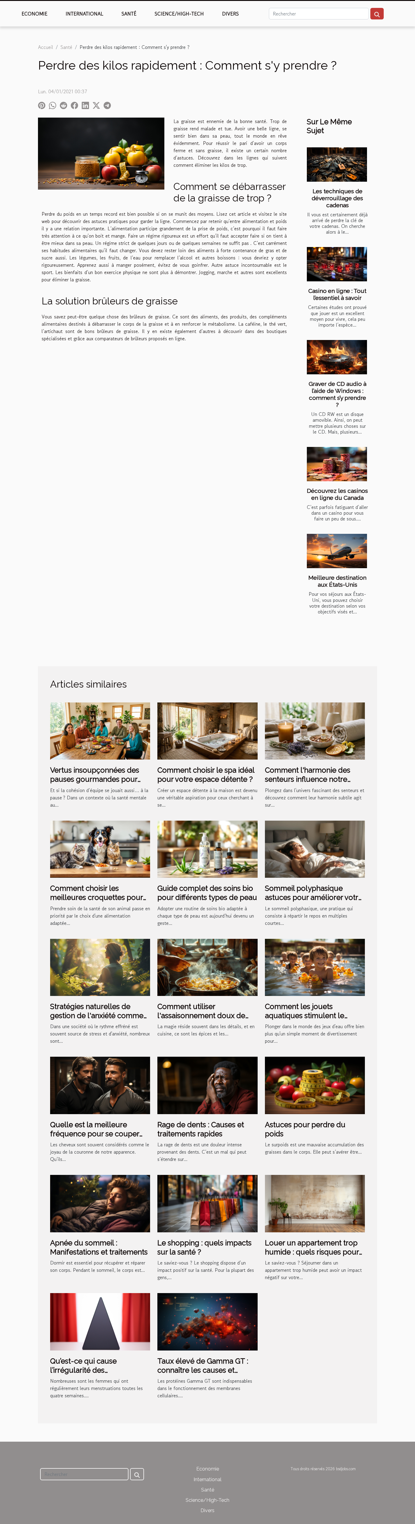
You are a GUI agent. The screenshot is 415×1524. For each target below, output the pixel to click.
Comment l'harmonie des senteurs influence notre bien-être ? (307, 779)
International (84, 13)
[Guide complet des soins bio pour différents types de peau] (207, 848)
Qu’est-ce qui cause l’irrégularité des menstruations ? (83, 1370)
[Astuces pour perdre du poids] (315, 1084)
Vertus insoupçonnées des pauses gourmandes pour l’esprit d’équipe (94, 779)
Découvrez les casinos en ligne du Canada (337, 494)
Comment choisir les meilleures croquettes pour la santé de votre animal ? (96, 897)
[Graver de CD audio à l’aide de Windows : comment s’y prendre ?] (337, 357)
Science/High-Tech (179, 13)
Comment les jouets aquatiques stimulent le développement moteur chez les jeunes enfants (314, 1020)
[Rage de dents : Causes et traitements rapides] (207, 1084)
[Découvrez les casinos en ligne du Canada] (337, 464)
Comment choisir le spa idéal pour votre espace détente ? (205, 775)
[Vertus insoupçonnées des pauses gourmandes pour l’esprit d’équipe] (100, 730)
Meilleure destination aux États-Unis (337, 581)
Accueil (45, 47)
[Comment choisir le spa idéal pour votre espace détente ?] (207, 730)
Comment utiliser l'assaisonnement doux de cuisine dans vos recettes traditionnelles (201, 1020)
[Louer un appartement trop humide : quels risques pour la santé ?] (315, 1202)
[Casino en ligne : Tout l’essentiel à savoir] (337, 264)
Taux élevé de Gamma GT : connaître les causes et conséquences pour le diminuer (202, 1375)
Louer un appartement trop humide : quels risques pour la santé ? (312, 1252)
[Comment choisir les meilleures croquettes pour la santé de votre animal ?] (100, 848)
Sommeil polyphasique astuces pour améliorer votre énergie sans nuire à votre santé (313, 902)
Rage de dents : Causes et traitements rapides (200, 1129)
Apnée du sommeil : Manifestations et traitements (99, 1247)
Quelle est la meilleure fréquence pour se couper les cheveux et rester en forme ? (94, 1138)
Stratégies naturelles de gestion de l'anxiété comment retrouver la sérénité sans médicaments (100, 1020)
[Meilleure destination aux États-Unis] (337, 551)
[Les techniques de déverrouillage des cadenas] (337, 164)
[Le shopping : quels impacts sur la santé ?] (207, 1202)
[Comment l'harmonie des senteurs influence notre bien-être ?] (315, 730)
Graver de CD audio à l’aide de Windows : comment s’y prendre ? (337, 394)
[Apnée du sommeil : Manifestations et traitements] (100, 1202)
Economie (34, 13)
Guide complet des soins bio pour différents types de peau (207, 893)
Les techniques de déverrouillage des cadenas (337, 198)
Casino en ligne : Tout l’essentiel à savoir (337, 294)
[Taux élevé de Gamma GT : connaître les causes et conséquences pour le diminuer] (207, 1321)
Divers (230, 13)
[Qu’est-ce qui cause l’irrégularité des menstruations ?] (100, 1321)
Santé (129, 13)
